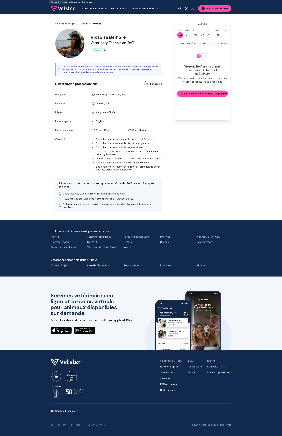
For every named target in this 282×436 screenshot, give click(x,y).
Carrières (165, 378)
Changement (221, 43)
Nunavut (92, 241)
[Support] (186, 8)
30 (224, 35)
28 (209, 35)
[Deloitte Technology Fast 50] (75, 391)
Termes (191, 372)
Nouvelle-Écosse (60, 241)
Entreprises (87, 2)
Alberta (55, 236)
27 (202, 35)
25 (187, 35)
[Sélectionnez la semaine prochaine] (225, 24)
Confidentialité (195, 366)
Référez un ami (168, 384)
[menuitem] (93, 8)
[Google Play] (84, 330)
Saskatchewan (205, 241)
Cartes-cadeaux (169, 390)
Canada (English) (60, 265)
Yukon (127, 247)
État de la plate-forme (219, 372)
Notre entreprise (169, 366)
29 (217, 35)
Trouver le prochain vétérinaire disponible (202, 93)
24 (180, 35)
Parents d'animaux (59, 2)
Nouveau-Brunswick (208, 236)
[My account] (193, 8)
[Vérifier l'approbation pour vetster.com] (71, 376)
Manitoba (165, 236)
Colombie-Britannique (99, 236)
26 (195, 35)
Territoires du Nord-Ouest (101, 247)
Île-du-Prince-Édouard (136, 236)
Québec (164, 241)
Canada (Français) (98, 265)
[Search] (179, 8)
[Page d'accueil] (63, 8)
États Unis (165, 265)
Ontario (128, 241)
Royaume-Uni (131, 265)
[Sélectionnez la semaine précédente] (180, 24)
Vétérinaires (74, 2)
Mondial (201, 265)
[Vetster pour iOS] (61, 330)
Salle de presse (168, 372)
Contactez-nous (216, 366)
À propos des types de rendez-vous (94, 72)
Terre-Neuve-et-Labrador (65, 247)
